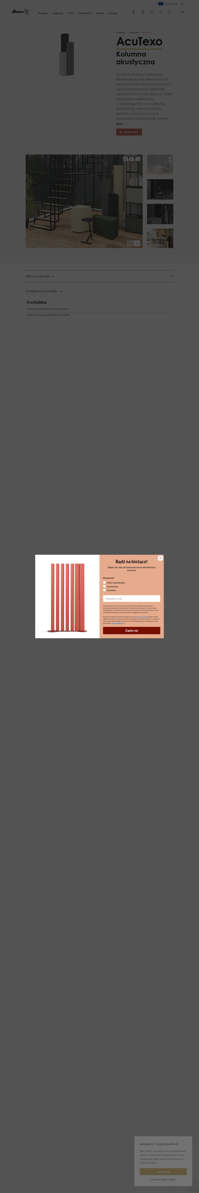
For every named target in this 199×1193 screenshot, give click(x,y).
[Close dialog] (160, 558)
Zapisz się (131, 630)
